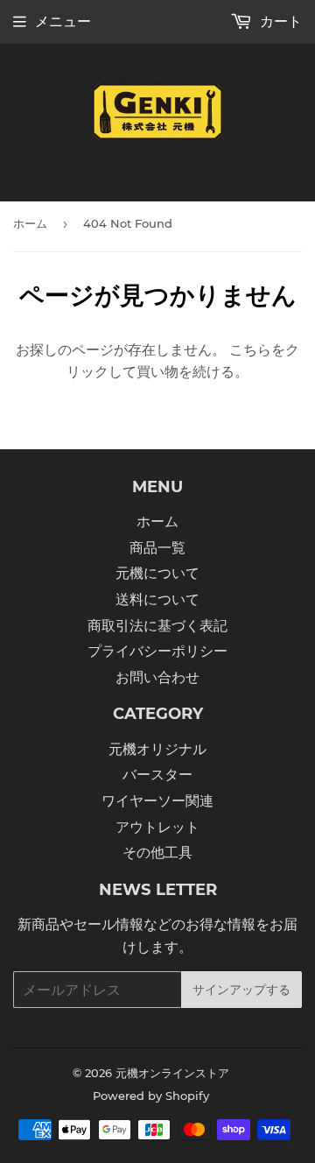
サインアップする (241, 989)
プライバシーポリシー (158, 651)
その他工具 (157, 852)
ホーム (30, 223)
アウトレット (158, 827)
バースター (157, 774)
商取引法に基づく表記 (158, 625)
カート (279, 21)
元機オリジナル (157, 749)
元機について (158, 573)
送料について (158, 599)
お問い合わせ (158, 677)
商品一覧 (158, 547)
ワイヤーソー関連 (158, 801)
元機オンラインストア (172, 1073)
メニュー (63, 21)
